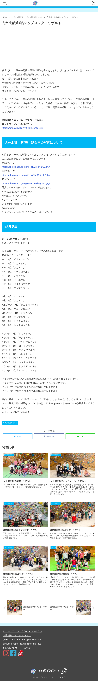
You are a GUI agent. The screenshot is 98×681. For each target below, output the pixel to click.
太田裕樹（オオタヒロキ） (17, 635)
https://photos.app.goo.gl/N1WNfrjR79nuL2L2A (26, 175)
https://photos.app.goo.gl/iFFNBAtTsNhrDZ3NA (26, 167)
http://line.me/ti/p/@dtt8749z (27, 643)
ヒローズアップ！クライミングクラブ (22, 631)
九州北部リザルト (11, 423)
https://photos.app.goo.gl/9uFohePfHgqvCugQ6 (26, 183)
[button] (90, 390)
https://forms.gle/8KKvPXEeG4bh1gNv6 (22, 128)
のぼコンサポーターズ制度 (17, 648)
